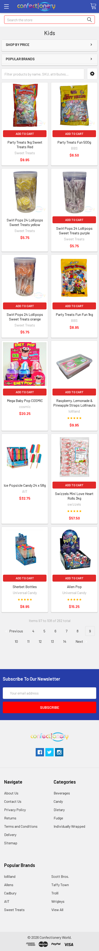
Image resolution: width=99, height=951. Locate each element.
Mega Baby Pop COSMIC (25, 400)
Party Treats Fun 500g (74, 142)
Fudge (58, 818)
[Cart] (93, 6)
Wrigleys (57, 901)
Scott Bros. (60, 876)
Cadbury (10, 893)
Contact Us (12, 801)
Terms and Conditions (21, 826)
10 (16, 641)
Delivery (10, 834)
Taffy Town (60, 884)
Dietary (59, 809)
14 (64, 641)
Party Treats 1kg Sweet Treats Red (24, 144)
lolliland (9, 876)
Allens (8, 884)
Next (80, 641)
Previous (16, 631)
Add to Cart (25, 134)
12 (40, 641)
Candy (58, 801)
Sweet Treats (14, 909)
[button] (92, 73)
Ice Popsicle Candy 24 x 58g (25, 485)
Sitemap (10, 843)
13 (52, 641)
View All (57, 909)
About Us (11, 793)
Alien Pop (74, 586)
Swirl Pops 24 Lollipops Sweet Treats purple (74, 230)
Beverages (62, 793)
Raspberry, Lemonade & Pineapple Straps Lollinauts (74, 402)
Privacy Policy (15, 809)
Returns (10, 818)
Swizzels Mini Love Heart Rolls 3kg (74, 495)
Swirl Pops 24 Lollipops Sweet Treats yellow (25, 222)
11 (28, 641)
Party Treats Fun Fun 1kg (74, 314)
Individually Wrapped (69, 826)
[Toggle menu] (6, 6)
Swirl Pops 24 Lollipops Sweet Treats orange (25, 316)
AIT (6, 901)
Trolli (55, 893)
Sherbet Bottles (25, 586)
